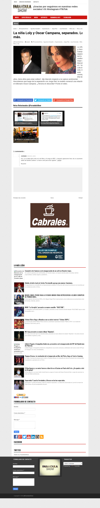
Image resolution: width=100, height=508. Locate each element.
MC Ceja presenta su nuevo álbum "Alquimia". (39, 332)
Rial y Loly (16, 43)
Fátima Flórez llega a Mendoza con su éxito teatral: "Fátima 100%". (47, 319)
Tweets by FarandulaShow (21, 454)
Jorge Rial (66, 42)
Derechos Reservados (25, 2)
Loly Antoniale (74, 42)
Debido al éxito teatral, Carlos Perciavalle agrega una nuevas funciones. (49, 283)
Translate (77, 466)
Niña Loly (82, 42)
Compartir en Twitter (44, 100)
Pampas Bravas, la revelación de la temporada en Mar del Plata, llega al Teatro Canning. (54, 356)
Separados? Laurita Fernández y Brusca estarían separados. (45, 380)
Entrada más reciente (19, 198)
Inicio (15, 2)
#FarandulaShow (37, 42)
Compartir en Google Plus (65, 100)
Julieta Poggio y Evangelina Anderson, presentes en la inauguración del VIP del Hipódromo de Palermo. (54, 345)
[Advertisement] (43, 89)
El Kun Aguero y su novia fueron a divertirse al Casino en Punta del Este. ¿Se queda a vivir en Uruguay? (54, 369)
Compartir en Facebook (24, 100)
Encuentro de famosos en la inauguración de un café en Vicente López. (48, 271)
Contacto (36, 2)
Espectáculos (26, 17)
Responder (23, 163)
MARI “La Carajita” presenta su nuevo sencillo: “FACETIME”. (45, 307)
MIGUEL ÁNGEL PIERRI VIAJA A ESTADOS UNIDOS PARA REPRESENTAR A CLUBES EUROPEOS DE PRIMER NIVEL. (54, 296)
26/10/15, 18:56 (31, 156)
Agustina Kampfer (48, 42)
